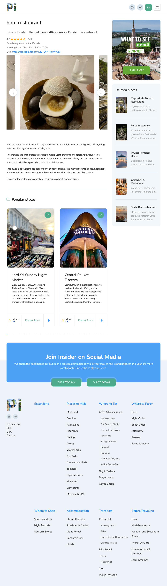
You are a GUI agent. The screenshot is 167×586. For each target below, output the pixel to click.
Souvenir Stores (43, 531)
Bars (134, 412)
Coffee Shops (106, 484)
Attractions (73, 425)
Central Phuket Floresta (77, 277)
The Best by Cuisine (110, 430)
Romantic (105, 453)
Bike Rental (105, 549)
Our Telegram (101, 382)
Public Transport (108, 575)
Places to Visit (76, 404)
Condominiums (75, 538)
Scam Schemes (139, 560)
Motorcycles (106, 561)
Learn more (136, 70)
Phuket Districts (76, 519)
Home (10, 32)
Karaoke (135, 437)
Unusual (105, 447)
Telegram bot (13, 424)
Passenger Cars (108, 525)
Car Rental (105, 519)
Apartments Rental (77, 525)
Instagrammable (108, 441)
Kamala (21, 32)
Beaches (71, 418)
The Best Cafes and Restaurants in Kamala (52, 32)
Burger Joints (106, 477)
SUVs (103, 531)
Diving (70, 443)
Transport (105, 511)
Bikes (103, 556)
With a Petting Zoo (110, 464)
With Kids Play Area (110, 458)
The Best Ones (108, 418)
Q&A (9, 431)
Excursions (41, 404)
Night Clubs (138, 418)
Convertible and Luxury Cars (114, 537)
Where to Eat (108, 404)
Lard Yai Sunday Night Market (29, 277)
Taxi (101, 568)
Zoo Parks (72, 456)
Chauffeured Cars (109, 542)
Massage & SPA (75, 494)
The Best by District (110, 424)
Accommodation (78, 511)
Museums (72, 481)
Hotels (70, 544)
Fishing (71, 437)
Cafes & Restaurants (110, 412)
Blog (9, 428)
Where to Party (142, 404)
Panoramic (106, 435)
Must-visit (72, 412)
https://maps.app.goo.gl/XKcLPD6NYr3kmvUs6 (36, 51)
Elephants (72, 431)
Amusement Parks (77, 462)
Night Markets (75, 475)
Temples (71, 469)
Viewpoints (73, 488)
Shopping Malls (43, 519)
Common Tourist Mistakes (140, 551)
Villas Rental (74, 531)
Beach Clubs (138, 425)
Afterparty (137, 431)
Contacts (11, 435)
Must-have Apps (140, 525)
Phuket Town (32, 320)
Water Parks (74, 450)
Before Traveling (142, 511)
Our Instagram (66, 382)
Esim (134, 519)
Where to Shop (44, 511)
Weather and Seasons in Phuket (145, 534)
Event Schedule (140, 443)
